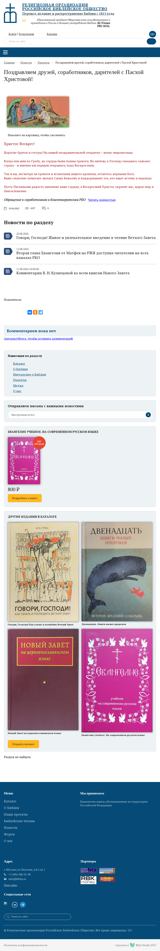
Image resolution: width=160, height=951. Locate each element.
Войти (12, 34)
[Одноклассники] (35, 312)
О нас (17, 391)
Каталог (19, 363)
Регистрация (26, 34)
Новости (26, 62)
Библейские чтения (19, 821)
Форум (9, 834)
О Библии (20, 369)
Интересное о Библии (29, 374)
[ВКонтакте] (30, 312)
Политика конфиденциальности (25, 945)
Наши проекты (16, 814)
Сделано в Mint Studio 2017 (135, 945)
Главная (9, 62)
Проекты (44, 62)
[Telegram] (40, 312)
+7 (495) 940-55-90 (19, 874)
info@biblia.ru (17, 878)
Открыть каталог (23, 744)
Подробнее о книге (24, 498)
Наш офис (10, 885)
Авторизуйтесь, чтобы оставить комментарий (38, 338)
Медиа (18, 385)
